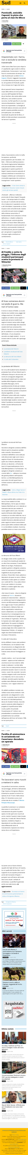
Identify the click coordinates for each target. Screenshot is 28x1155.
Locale (8, 9)
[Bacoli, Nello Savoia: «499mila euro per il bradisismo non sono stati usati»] (14, 1097)
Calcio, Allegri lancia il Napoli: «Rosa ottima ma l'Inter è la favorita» (13, 492)
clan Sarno (18, 242)
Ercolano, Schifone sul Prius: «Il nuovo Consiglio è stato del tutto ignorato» (13, 1047)
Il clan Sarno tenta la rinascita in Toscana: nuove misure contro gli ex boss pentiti (13, 188)
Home (2, 9)
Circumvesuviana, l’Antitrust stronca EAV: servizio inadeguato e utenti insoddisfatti (13, 1077)
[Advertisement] (14, 138)
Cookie (17, 1134)
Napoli (7, 726)
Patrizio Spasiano (7, 903)
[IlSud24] (12, 3)
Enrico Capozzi (6, 244)
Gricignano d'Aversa (11, 902)
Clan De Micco (9, 242)
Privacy (13, 1134)
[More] (23, 43)
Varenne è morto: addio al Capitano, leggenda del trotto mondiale (12, 984)
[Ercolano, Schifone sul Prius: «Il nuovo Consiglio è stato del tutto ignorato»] (14, 1038)
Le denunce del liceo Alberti (12, 356)
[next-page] (5, 997)
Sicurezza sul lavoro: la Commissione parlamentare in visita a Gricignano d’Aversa (13, 894)
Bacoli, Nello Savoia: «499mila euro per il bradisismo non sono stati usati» (13, 1107)
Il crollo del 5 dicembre (11, 359)
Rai (11, 473)
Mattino (12, 595)
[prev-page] (3, 997)
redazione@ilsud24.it (14, 1144)
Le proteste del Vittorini (11, 349)
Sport (4, 988)
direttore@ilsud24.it (22, 1139)
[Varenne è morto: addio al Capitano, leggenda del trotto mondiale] (14, 973)
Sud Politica (5, 957)
